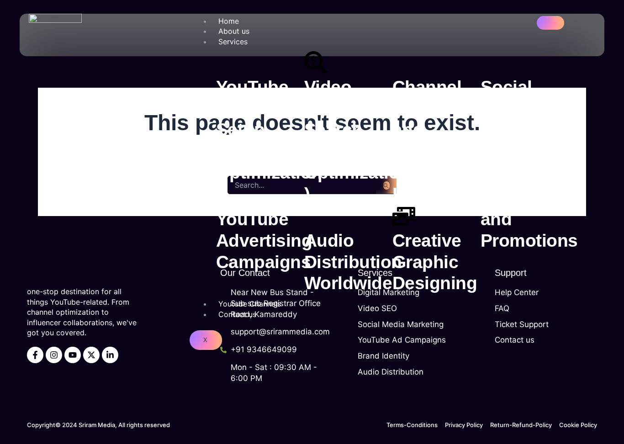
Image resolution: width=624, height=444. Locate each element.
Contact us (237, 314)
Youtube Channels (249, 303)
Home (228, 21)
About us (233, 31)
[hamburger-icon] (550, 23)
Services (233, 41)
